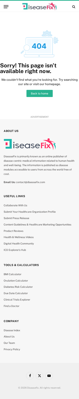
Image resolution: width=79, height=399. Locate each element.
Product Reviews (13, 230)
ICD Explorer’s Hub (15, 249)
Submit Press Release (16, 218)
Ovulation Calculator (16, 280)
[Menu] (6, 7)
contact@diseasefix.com (30, 182)
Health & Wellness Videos (19, 237)
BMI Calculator (12, 274)
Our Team (9, 342)
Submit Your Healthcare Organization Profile (30, 211)
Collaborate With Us (15, 205)
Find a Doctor (11, 306)
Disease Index (12, 330)
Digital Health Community (19, 243)
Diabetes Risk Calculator (18, 286)
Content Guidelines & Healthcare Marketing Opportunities (37, 224)
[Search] (73, 7)
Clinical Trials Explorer (17, 299)
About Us (9, 336)
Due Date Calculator (16, 293)
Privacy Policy (12, 349)
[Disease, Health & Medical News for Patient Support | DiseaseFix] (39, 7)
